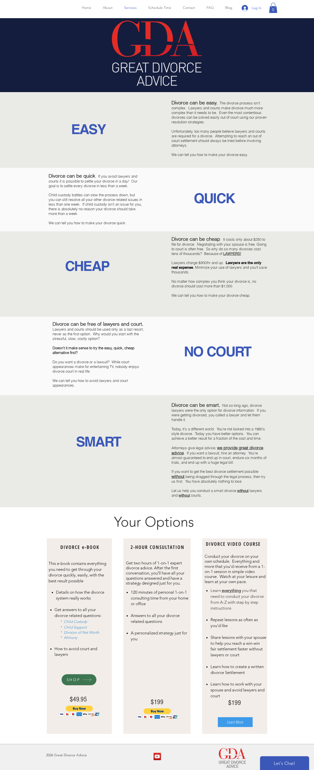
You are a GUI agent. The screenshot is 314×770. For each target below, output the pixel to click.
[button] (273, 8)
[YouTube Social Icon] (157, 756)
